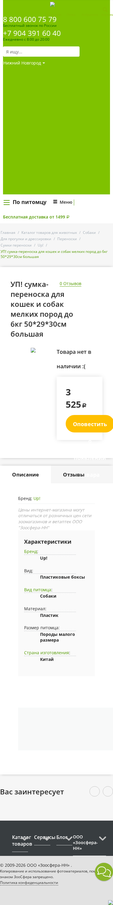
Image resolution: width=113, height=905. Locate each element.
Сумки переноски (16, 245)
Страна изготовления (46, 652)
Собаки (89, 232)
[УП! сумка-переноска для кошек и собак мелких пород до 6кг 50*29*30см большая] (33, 350)
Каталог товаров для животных (49, 232)
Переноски (67, 238)
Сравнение (53, 14)
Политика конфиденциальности (29, 882)
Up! (40, 245)
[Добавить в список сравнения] (47, 363)
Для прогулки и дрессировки (26, 238)
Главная (8, 232)
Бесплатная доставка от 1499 (36, 217)
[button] (104, 872)
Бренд (30, 551)
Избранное (90, 14)
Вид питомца (37, 589)
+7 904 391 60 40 (32, 33)
